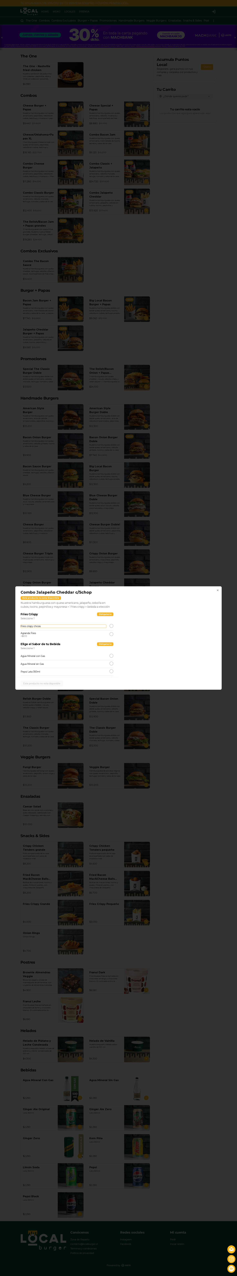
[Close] (217, 590)
